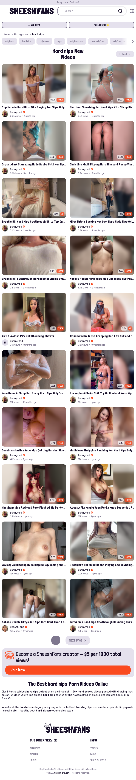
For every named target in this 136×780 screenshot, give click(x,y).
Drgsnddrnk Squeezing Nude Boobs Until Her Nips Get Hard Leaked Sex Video (34, 164)
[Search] (120, 11)
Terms (94, 748)
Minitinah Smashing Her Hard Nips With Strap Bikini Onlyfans (102, 107)
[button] (127, 41)
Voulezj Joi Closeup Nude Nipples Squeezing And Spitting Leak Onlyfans (34, 565)
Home (7, 34)
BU (5, 342)
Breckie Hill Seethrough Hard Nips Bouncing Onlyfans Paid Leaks (34, 278)
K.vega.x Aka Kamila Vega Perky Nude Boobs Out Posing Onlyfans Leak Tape (102, 507)
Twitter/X (74, 2)
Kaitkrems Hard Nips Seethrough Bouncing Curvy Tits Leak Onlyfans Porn (102, 622)
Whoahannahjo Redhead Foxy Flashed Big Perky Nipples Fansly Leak (34, 507)
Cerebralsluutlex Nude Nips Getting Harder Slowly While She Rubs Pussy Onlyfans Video (34, 450)
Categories (21, 34)
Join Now (18, 669)
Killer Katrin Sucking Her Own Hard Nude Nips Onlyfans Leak (102, 221)
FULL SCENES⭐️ (101, 25)
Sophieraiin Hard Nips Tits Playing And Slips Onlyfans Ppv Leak (34, 107)
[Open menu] (132, 11)
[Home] (32, 11)
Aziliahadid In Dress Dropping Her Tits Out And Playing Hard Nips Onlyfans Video (102, 336)
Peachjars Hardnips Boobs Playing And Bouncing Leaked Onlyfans (102, 565)
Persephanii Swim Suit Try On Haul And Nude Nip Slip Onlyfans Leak (102, 393)
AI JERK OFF (35, 25)
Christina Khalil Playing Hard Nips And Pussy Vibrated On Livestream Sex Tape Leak (102, 164)
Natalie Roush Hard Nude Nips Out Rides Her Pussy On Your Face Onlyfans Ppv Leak (102, 278)
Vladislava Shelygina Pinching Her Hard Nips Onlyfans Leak (102, 450)
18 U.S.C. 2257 (98, 760)
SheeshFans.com (61, 772)
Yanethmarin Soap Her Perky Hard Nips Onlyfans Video (34, 393)
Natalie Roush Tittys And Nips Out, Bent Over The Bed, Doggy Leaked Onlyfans (34, 622)
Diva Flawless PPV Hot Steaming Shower (28, 336)
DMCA (93, 754)
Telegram (61, 2)
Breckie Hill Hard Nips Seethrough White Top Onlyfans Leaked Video (34, 221)
